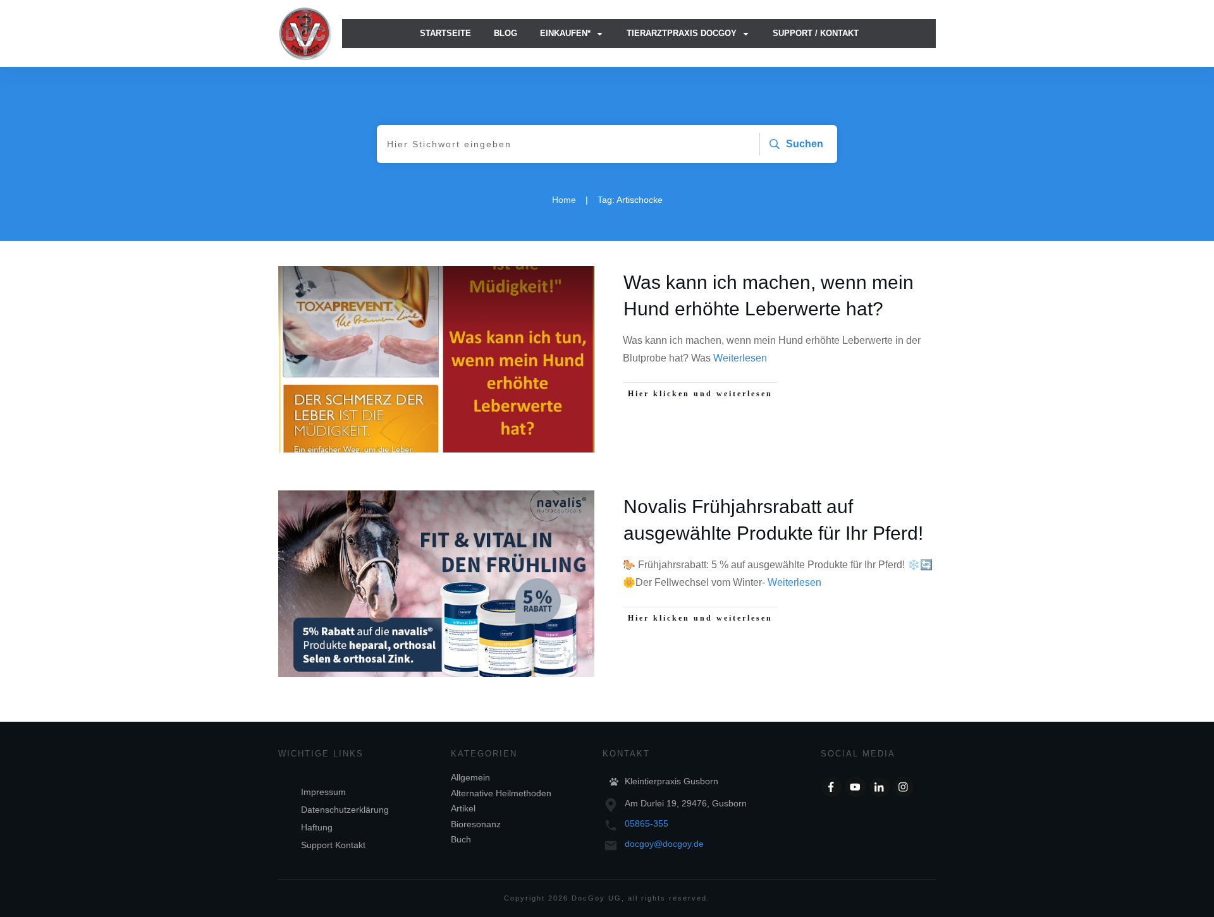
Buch (461, 839)
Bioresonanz (476, 824)
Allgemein (470, 777)
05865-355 (646, 823)
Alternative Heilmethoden (501, 793)
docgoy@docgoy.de (664, 844)
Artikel (463, 808)
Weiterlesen (740, 358)
